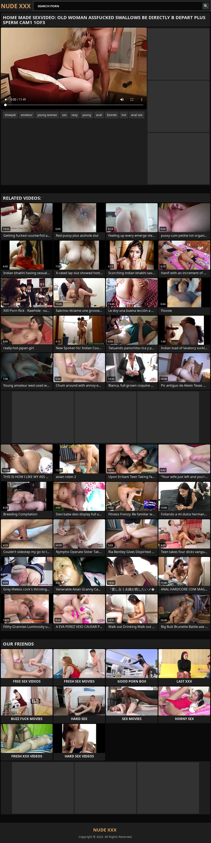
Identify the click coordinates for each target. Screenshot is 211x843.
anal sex (136, 115)
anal (99, 115)
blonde (112, 115)
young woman (47, 115)
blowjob (10, 115)
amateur (27, 115)
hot (124, 115)
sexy (74, 115)
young (86, 115)
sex (64, 115)
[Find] (205, 5)
